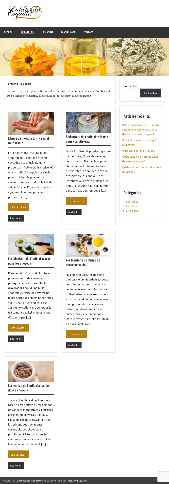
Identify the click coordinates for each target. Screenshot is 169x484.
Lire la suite (17, 207)
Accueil (8, 32)
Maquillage (68, 32)
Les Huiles (27, 32)
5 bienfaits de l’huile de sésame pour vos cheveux (87, 139)
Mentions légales (77, 480)
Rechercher (130, 86)
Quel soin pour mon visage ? (138, 150)
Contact (88, 32)
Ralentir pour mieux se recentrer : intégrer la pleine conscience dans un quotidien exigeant (141, 129)
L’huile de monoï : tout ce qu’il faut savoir (28, 140)
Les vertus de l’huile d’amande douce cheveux (28, 388)
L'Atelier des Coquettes (30, 480)
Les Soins (47, 32)
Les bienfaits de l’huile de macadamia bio (83, 262)
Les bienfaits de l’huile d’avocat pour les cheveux (29, 261)
